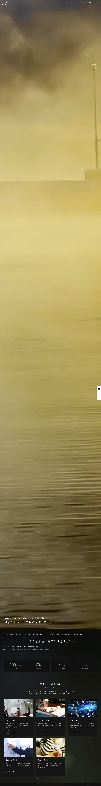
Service (71, 2)
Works (77, 2)
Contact (96, 2)
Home (66, 2)
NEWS (89, 2)
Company (83, 2)
